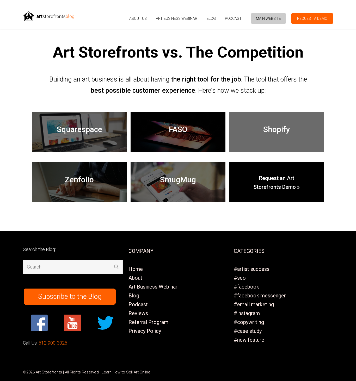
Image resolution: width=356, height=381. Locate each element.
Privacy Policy (144, 331)
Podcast (233, 18)
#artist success (251, 269)
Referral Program (148, 322)
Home (135, 269)
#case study (248, 331)
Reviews (138, 313)
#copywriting (249, 322)
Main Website (268, 18)
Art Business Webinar (176, 18)
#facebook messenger (260, 295)
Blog (211, 18)
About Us (138, 18)
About (135, 278)
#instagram (247, 313)
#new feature (249, 340)
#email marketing (254, 304)
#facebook (246, 287)
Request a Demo (312, 18)
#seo (240, 278)
